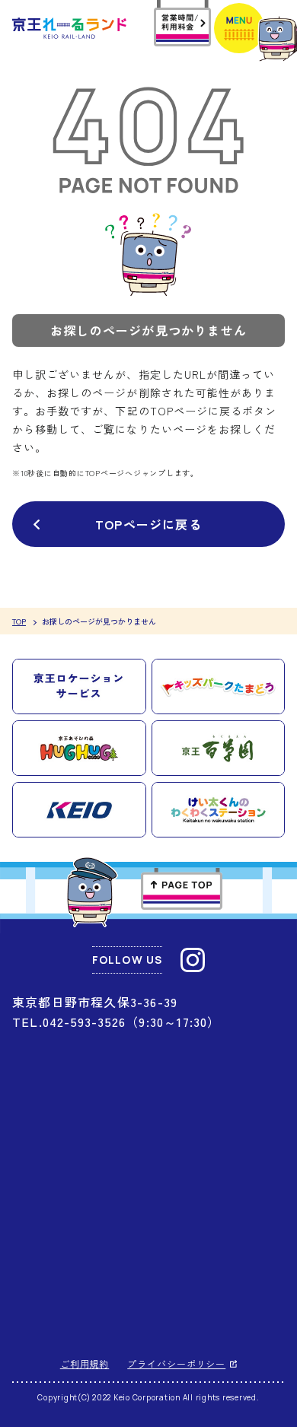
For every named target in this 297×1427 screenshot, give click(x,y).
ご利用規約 (85, 1364)
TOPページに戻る (148, 524)
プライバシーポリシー (176, 1364)
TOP (19, 621)
